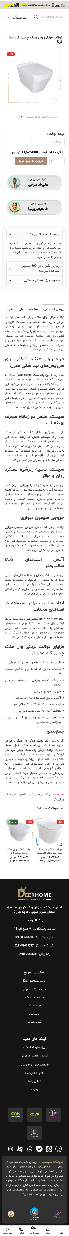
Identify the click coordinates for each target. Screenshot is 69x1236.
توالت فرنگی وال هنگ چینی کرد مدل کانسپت (50, 851)
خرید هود (34, 1014)
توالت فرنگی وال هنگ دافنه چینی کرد (19, 851)
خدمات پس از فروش (34, 1065)
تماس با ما (34, 1081)
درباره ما (34, 1089)
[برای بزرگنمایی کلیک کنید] (55, 98)
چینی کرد (34, 795)
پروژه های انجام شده (35, 1047)
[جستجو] (36, 17)
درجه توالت (56, 134)
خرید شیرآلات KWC (34, 981)
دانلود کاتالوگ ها (34, 1073)
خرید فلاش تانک (34, 997)
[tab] (53, 309)
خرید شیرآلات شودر (34, 989)
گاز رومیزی (34, 1022)
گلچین (22, 795)
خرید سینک (34, 1006)
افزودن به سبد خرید (31, 161)
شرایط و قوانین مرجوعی (34, 1056)
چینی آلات (49, 795)
